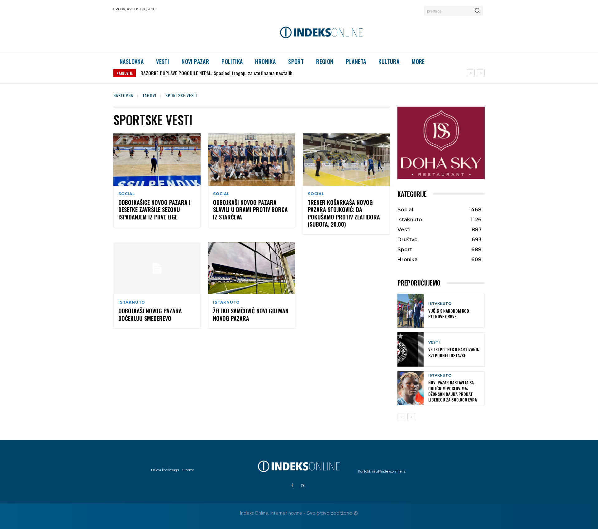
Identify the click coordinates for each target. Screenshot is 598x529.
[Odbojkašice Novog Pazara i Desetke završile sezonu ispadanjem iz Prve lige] (157, 159)
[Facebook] (292, 485)
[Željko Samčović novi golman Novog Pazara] (251, 268)
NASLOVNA (123, 95)
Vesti (434, 342)
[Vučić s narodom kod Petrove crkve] (410, 311)
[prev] (471, 73)
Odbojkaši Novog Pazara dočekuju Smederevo (150, 314)
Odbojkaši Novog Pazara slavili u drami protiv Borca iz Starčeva (250, 209)
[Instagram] (302, 485)
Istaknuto (131, 302)
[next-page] (411, 417)
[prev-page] (401, 417)
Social (126, 194)
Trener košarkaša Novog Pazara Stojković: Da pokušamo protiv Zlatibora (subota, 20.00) (344, 213)
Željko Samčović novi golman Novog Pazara (250, 314)
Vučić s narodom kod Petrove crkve (448, 313)
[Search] (477, 11)
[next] (481, 73)
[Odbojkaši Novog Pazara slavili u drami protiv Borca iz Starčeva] (251, 159)
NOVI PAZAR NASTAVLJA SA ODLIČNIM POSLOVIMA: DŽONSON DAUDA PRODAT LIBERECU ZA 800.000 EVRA (452, 391)
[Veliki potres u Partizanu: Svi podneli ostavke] (410, 349)
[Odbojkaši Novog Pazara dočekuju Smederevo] (157, 268)
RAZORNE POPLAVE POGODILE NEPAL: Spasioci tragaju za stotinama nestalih (216, 73)
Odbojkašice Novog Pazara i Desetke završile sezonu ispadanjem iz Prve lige (154, 209)
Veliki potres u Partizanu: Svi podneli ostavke (453, 352)
